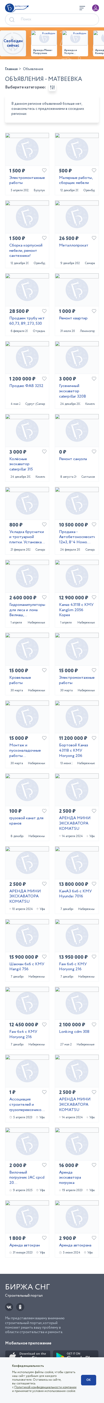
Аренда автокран (24, 1245)
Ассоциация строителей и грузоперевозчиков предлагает (26, 1104)
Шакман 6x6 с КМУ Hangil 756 (26, 967)
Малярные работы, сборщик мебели (76, 180)
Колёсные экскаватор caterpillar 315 (21, 464)
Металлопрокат (73, 245)
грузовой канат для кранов (26, 821)
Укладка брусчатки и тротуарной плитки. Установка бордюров (26, 537)
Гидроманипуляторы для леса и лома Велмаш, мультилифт (27, 610)
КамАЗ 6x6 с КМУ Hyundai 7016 (75, 894)
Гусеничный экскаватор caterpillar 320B (72, 391)
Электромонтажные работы (27, 180)
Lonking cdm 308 (74, 1032)
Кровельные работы (20, 680)
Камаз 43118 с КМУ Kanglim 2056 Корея (76, 610)
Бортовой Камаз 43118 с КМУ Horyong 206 (73, 750)
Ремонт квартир (73, 318)
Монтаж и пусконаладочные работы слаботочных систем (25, 750)
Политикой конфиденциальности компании (45, 1387)
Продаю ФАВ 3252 (26, 386)
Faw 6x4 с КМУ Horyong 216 (23, 1034)
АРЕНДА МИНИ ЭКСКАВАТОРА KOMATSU (75, 823)
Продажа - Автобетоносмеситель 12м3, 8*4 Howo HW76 (77, 537)
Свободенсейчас (13, 43)
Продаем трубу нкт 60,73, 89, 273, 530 (27, 321)
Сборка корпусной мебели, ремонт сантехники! (25, 251)
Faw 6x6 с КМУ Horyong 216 (73, 967)
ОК (88, 1380)
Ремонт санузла (73, 459)
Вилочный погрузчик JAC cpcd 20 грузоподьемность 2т (26, 1178)
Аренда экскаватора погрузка (70, 1178)
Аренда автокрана (75, 1245)
